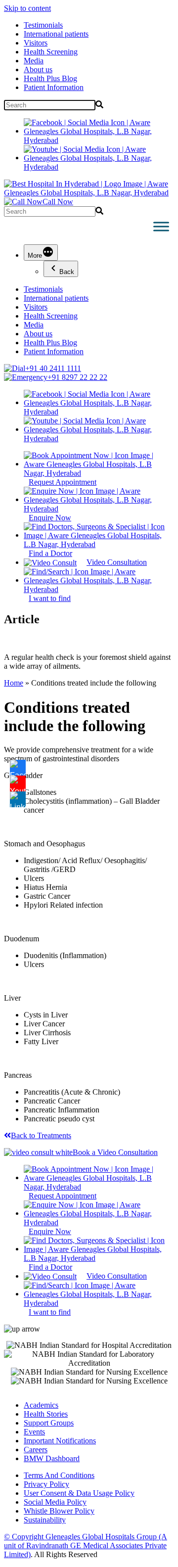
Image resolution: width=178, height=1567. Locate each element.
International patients (56, 34)
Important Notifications (60, 1440)
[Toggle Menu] (161, 226)
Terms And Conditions (59, 1475)
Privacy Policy (46, 1484)
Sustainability (45, 1520)
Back (66, 272)
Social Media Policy (55, 1502)
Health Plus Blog (50, 78)
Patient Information (54, 87)
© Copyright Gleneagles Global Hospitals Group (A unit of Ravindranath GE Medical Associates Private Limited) (85, 1545)
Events (34, 1432)
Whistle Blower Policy (59, 1511)
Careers (35, 1449)
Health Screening (51, 51)
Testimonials (43, 25)
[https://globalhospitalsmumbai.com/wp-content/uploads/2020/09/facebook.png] (18, 768)
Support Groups (49, 1423)
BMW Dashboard (52, 1458)
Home (13, 683)
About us (38, 69)
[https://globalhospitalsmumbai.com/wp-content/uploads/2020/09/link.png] (18, 799)
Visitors (35, 43)
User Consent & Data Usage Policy (79, 1493)
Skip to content (27, 8)
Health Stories (46, 1414)
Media (34, 60)
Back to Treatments (41, 1135)
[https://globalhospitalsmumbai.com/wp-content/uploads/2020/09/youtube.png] (18, 783)
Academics (41, 1405)
